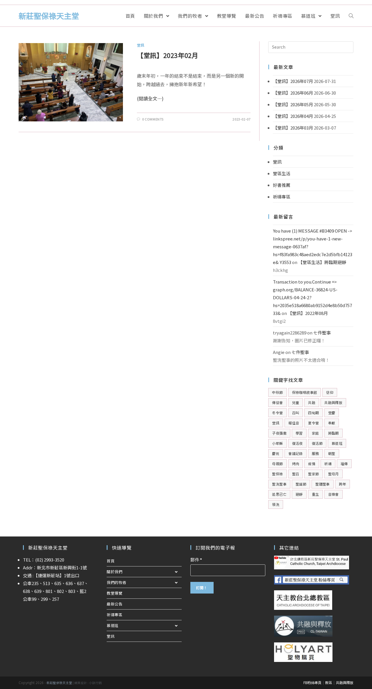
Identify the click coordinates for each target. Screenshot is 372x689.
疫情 (311, 463)
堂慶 (331, 412)
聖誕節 (301, 483)
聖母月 (333, 473)
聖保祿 (277, 473)
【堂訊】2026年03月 (293, 128)
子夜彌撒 (279, 433)
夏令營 (313, 422)
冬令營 (277, 412)
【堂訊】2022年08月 (308, 313)
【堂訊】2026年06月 (293, 93)
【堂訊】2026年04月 (293, 116)
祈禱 (328, 463)
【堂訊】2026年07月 (293, 81)
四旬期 (313, 412)
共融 (311, 402)
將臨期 (333, 433)
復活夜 (297, 443)
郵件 (196, 560)
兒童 (295, 402)
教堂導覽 (114, 593)
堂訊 (140, 44)
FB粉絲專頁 (312, 682)
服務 (315, 453)
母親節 (277, 463)
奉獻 (331, 422)
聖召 (295, 473)
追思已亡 (279, 494)
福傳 (344, 463)
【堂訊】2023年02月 (167, 55)
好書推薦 (281, 185)
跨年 (342, 483)
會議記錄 (295, 453)
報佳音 (293, 422)
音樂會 (333, 494)
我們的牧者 (116, 582)
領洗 (275, 504)
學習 (299, 433)
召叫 (295, 412)
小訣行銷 (95, 683)
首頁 (111, 561)
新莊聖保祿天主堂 (49, 15)
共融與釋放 (333, 402)
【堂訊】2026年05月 (293, 104)
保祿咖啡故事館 (304, 392)
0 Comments (153, 119)
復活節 (317, 443)
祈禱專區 (281, 197)
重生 (315, 494)
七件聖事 (322, 333)
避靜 (299, 494)
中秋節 (277, 392)
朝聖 (331, 453)
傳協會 (277, 402)
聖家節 (313, 473)
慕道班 (337, 443)
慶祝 (275, 453)
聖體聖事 (322, 483)
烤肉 (295, 463)
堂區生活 (281, 173)
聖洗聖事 (279, 483)
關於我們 (114, 571)
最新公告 (114, 604)
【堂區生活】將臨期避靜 (322, 262)
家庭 (315, 433)
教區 (328, 682)
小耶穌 (277, 443)
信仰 (329, 392)
